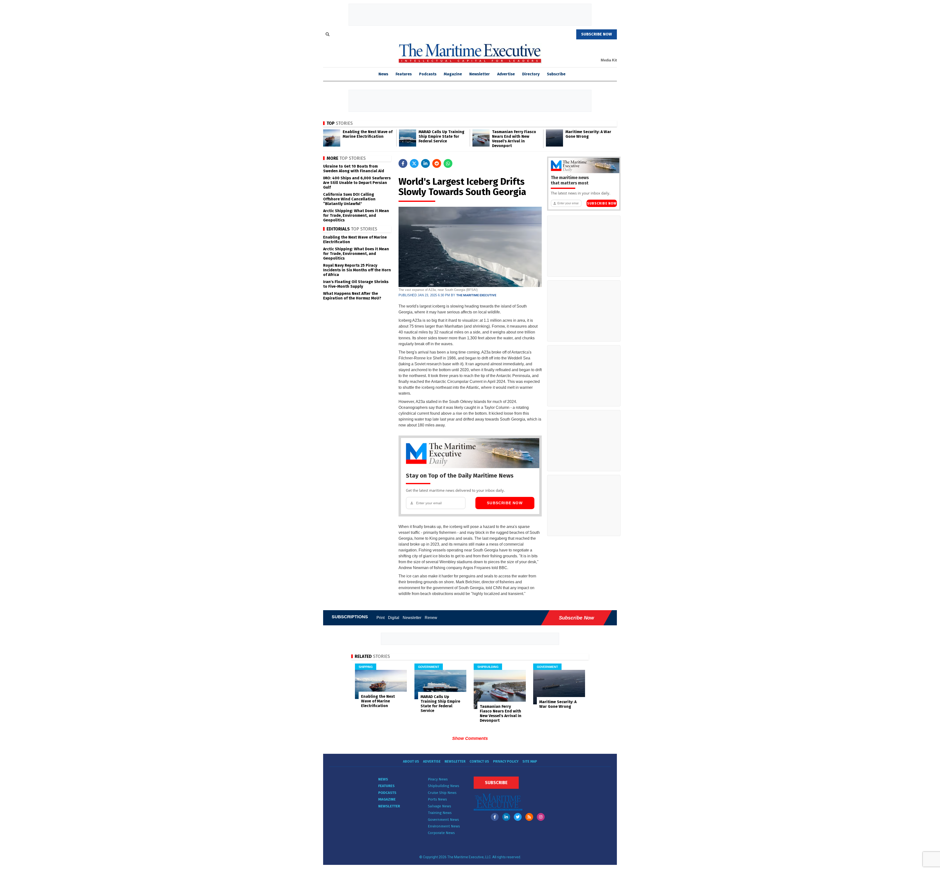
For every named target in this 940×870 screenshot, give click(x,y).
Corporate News (441, 833)
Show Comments (470, 738)
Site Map (529, 761)
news (383, 74)
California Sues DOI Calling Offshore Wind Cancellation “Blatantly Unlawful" (349, 199)
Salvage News (439, 806)
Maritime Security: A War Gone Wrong (588, 134)
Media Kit (609, 60)
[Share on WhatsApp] (448, 163)
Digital (393, 618)
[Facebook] (495, 817)
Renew (431, 618)
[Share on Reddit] (436, 163)
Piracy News (438, 779)
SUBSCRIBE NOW (596, 34)
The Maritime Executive (476, 295)
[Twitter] (518, 817)
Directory (531, 74)
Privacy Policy (505, 761)
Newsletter (479, 74)
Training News (440, 813)
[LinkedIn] (506, 817)
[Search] (327, 35)
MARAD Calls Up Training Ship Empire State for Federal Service (441, 136)
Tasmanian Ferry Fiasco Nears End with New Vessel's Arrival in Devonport (514, 138)
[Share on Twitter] (414, 163)
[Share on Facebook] (403, 163)
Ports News (437, 799)
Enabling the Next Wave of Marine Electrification (367, 134)
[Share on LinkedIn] (425, 163)
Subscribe (556, 74)
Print (380, 618)
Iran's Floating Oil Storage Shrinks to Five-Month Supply (355, 284)
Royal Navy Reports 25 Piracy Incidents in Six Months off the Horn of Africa (357, 270)
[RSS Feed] (529, 817)
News (383, 779)
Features (404, 74)
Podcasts (427, 74)
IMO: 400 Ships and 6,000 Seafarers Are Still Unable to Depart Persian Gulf (357, 183)
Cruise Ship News (442, 792)
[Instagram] (541, 817)
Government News (443, 819)
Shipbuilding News (443, 786)
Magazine (453, 74)
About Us (411, 761)
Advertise (506, 74)
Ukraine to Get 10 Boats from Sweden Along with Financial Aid (353, 168)
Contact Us (479, 761)
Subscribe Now (505, 503)
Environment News (444, 826)
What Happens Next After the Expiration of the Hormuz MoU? (352, 295)
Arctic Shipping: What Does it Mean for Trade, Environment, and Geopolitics (356, 215)
